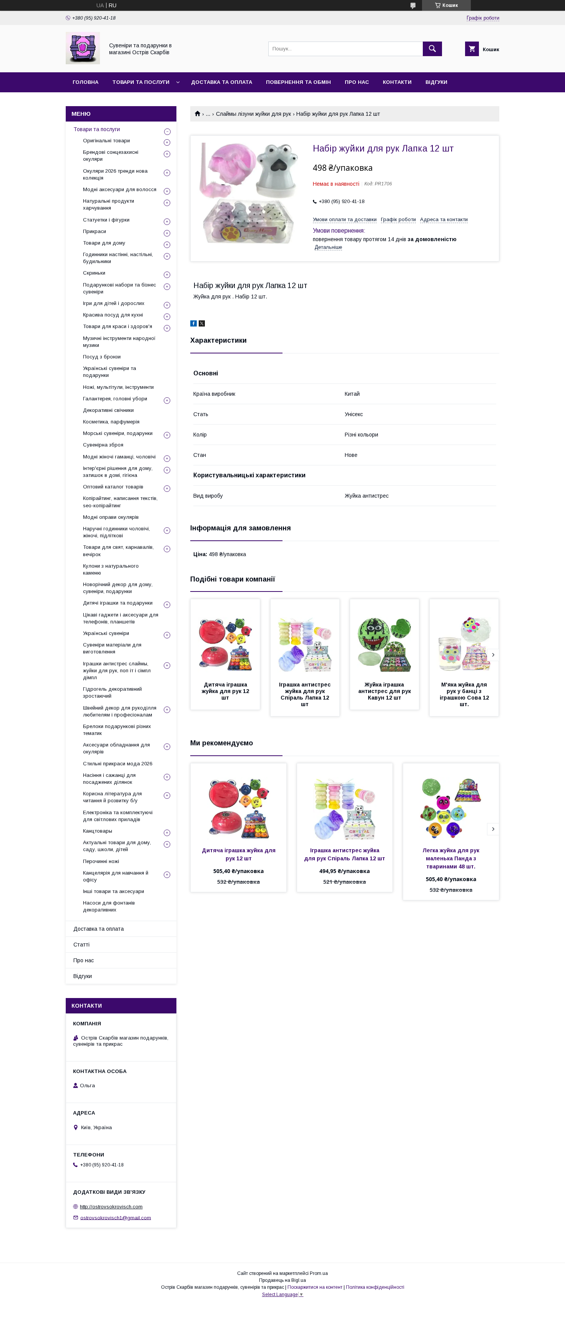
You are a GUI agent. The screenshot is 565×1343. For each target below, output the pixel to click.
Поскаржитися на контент (314, 1287)
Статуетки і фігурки (106, 220)
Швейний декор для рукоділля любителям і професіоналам (119, 711)
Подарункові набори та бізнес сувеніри (119, 288)
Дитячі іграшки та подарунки (118, 603)
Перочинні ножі (101, 861)
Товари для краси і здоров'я (117, 326)
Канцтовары (97, 831)
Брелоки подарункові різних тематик (117, 729)
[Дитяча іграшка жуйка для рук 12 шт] (225, 637)
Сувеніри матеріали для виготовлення (112, 648)
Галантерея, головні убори (115, 399)
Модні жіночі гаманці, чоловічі (119, 457)
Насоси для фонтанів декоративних (109, 906)
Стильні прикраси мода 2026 (117, 763)
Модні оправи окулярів (111, 517)
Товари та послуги (141, 82)
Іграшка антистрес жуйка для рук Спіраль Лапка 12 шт (305, 694)
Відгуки (436, 82)
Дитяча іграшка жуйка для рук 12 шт (226, 691)
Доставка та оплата (221, 82)
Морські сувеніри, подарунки (118, 433)
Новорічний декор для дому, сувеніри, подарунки (118, 588)
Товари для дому (104, 243)
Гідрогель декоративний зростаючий (112, 692)
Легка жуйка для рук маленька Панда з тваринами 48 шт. (451, 858)
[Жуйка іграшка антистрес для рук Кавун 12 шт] (384, 637)
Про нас (357, 82)
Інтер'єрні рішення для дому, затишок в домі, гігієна (118, 471)
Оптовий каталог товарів (113, 487)
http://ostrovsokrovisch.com (111, 1207)
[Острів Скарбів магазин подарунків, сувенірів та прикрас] (83, 62)
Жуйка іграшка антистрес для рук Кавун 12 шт (385, 691)
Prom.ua (319, 1273)
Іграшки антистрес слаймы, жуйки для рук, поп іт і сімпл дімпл (117, 670)
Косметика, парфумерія (111, 422)
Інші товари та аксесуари (113, 891)
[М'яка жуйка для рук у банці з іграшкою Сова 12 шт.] (464, 637)
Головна (85, 82)
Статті (81, 944)
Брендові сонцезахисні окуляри (110, 155)
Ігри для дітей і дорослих (114, 303)
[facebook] (193, 325)
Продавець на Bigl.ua (282, 1280)
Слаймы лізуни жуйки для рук (253, 114)
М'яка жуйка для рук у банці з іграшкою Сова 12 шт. (465, 694)
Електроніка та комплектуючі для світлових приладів (118, 816)
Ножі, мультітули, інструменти (118, 387)
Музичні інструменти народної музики (119, 341)
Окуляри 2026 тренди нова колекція (115, 174)
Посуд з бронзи (102, 357)
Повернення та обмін (298, 82)
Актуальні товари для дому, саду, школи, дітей (117, 846)
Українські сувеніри (106, 633)
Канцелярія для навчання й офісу (115, 876)
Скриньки (94, 273)
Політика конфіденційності (375, 1287)
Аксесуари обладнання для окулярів (116, 748)
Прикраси (94, 231)
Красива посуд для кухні (113, 315)
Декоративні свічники (108, 410)
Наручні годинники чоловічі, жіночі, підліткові (116, 532)
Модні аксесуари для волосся (119, 189)
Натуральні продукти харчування (108, 204)
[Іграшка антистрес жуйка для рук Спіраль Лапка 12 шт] (305, 637)
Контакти (397, 82)
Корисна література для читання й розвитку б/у (112, 797)
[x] (202, 325)
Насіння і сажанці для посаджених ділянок (109, 778)
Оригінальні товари (106, 140)
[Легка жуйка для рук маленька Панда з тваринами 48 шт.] (451, 801)
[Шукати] (432, 49)
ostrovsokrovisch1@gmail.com (115, 1217)
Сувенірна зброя (103, 445)
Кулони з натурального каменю (111, 569)
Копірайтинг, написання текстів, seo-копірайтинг (120, 501)
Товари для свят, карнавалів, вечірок (118, 550)
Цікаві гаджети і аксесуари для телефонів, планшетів (120, 618)
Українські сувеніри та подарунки (109, 371)
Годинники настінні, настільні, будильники (118, 258)
